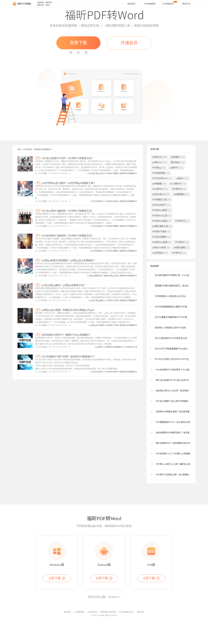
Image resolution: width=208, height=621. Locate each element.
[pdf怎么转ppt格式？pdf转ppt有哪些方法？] (25, 290)
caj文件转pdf (160, 253)
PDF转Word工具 (161, 215)
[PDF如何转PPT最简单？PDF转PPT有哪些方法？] (25, 241)
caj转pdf (182, 178)
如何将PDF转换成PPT (43, 149)
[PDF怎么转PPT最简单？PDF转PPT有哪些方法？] (25, 216)
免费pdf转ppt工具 (111, 276)
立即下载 (54, 578)
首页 (19, 149)
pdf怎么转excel (161, 194)
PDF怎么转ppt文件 (96, 173)
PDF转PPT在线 (112, 201)
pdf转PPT (100, 347)
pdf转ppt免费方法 (95, 276)
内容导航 (112, 612)
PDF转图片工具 (161, 199)
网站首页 (131, 4)
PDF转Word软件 (161, 210)
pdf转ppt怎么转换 (97, 325)
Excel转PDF (178, 184)
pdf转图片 (178, 157)
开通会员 (129, 43)
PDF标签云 (27, 149)
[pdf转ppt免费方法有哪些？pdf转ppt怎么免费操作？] (25, 266)
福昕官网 (140, 612)
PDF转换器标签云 (126, 612)
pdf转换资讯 (92, 612)
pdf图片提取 (181, 247)
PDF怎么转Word (162, 178)
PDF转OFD (182, 221)
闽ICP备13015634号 (109, 615)
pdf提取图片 (181, 194)
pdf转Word (159, 157)
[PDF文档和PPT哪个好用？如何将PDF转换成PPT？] (25, 362)
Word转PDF (160, 189)
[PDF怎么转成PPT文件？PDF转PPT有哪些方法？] (25, 163)
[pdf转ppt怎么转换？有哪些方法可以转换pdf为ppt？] (25, 315)
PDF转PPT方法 (131, 347)
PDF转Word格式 (161, 221)
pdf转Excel (159, 162)
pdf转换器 (159, 184)
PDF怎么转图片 (161, 237)
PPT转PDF (182, 242)
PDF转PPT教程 (112, 173)
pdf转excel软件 (161, 247)
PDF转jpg (159, 168)
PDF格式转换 (160, 173)
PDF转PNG (179, 253)
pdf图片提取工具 (162, 226)
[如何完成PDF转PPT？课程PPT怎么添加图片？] (25, 340)
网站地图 (104, 612)
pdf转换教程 (79, 612)
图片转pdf (178, 162)
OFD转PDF (179, 189)
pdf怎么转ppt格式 (97, 300)
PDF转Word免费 (161, 242)
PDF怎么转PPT (98, 226)
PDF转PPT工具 (112, 300)
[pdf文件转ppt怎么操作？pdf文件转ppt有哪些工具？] (25, 188)
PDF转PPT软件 (112, 372)
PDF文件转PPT (98, 201)
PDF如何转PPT (98, 251)
